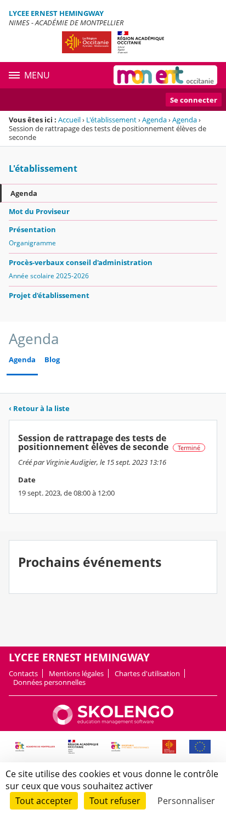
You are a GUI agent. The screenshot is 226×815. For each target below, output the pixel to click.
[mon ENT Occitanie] (165, 75)
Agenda (154, 120)
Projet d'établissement (49, 295)
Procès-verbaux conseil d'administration (80, 262)
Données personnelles (49, 682)
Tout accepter (43, 801)
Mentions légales (76, 673)
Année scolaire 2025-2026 (49, 275)
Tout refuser (114, 801)
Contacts (23, 673)
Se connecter (193, 100)
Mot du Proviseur (39, 211)
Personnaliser (186, 801)
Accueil (69, 120)
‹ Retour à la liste (39, 408)
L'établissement (111, 120)
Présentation (32, 229)
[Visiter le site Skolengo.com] (113, 722)
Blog (52, 359)
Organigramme (32, 243)
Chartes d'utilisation (147, 673)
